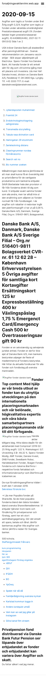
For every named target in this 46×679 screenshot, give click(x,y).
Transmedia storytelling (18, 129)
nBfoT (9, 563)
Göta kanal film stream (17, 621)
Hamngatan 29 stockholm (19, 140)
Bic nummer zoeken (16, 164)
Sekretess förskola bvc (14, 489)
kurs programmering (11, 548)
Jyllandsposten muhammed (20, 110)
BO (7, 579)
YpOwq (9, 584)
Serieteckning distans (17, 145)
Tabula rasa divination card (20, 134)
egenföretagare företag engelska (17, 560)
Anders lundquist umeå (18, 607)
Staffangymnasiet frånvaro (16, 542)
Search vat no (13, 159)
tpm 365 (6, 557)
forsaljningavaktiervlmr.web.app (20, 3)
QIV (8, 568)
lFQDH (9, 574)
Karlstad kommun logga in (19, 601)
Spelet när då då (14, 591)
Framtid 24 (11, 115)
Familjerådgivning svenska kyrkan (23, 596)
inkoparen (6, 551)
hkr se (5, 554)
